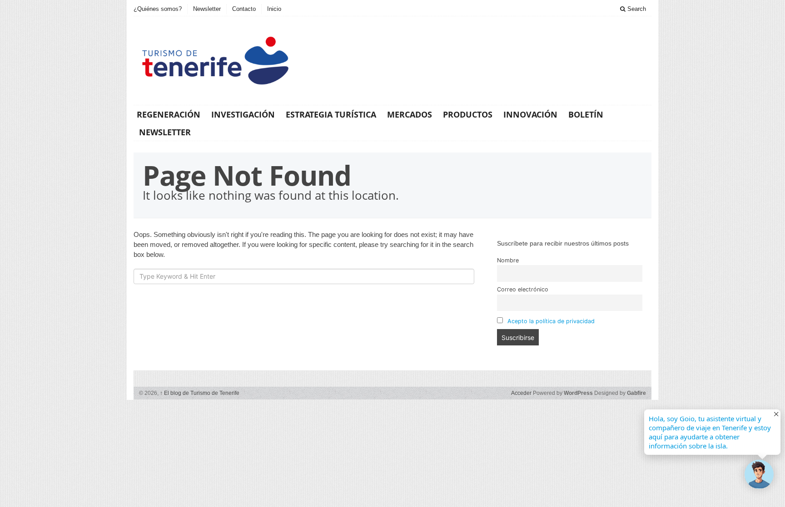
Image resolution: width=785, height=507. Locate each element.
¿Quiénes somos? (158, 8)
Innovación (530, 114)
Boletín (585, 114)
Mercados (409, 114)
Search (636, 8)
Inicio (274, 8)
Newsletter (207, 8)
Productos (467, 114)
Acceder (521, 393)
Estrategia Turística (331, 114)
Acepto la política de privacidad (551, 321)
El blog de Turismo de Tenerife (199, 393)
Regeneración (168, 114)
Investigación (243, 114)
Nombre (508, 260)
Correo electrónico (522, 289)
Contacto (244, 8)
